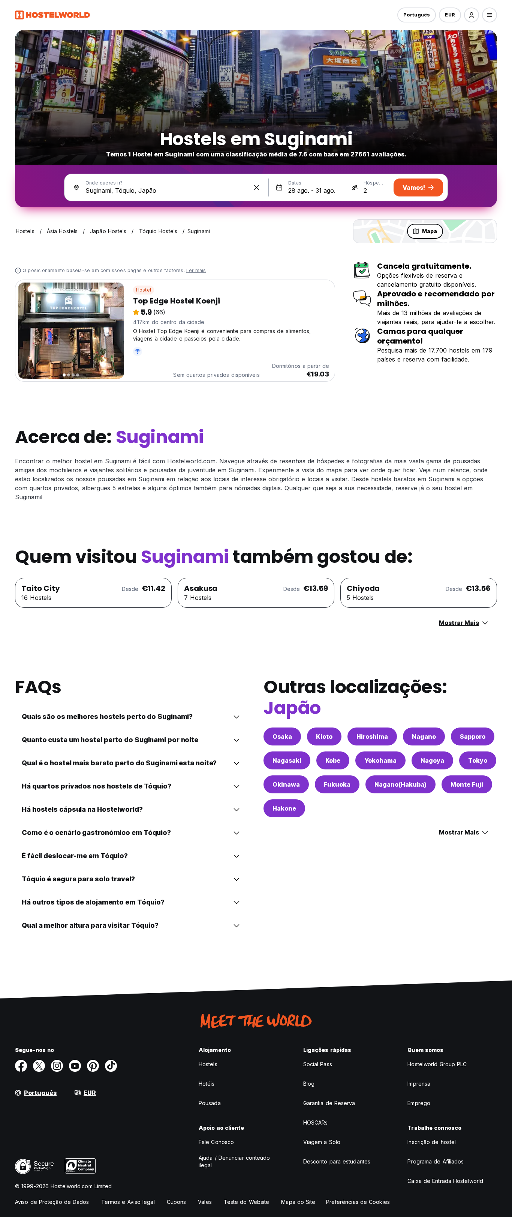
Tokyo (477, 760)
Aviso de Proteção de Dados (52, 1202)
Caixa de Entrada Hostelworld (445, 1181)
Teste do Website (246, 1202)
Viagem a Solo (321, 1142)
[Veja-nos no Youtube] (75, 1066)
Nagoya (432, 760)
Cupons (176, 1202)
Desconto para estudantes (336, 1161)
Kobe (332, 760)
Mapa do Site (298, 1202)
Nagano (424, 736)
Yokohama (380, 760)
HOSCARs (315, 1122)
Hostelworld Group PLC (437, 1064)
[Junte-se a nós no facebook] (21, 1066)
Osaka (282, 736)
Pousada (210, 1103)
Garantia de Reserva (329, 1103)
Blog (308, 1083)
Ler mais (196, 270)
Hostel (143, 290)
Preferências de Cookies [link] (358, 1202)
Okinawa (286, 784)
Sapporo (472, 736)
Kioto (324, 736)
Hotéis (207, 1083)
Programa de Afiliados (435, 1161)
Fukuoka (337, 784)
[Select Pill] (471, 14)
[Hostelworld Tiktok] (111, 1066)
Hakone (284, 808)
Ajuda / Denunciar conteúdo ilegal (234, 1161)
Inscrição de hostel (431, 1142)
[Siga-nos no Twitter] (39, 1066)
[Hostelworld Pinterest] (93, 1066)
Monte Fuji (467, 784)
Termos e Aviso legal (128, 1202)
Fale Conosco (216, 1142)
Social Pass (317, 1064)
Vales (205, 1202)
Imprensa (418, 1083)
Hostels (208, 1064)
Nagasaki (286, 760)
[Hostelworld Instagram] (57, 1066)
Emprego (418, 1103)
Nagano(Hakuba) (400, 784)
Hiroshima (372, 736)
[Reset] (256, 187)
